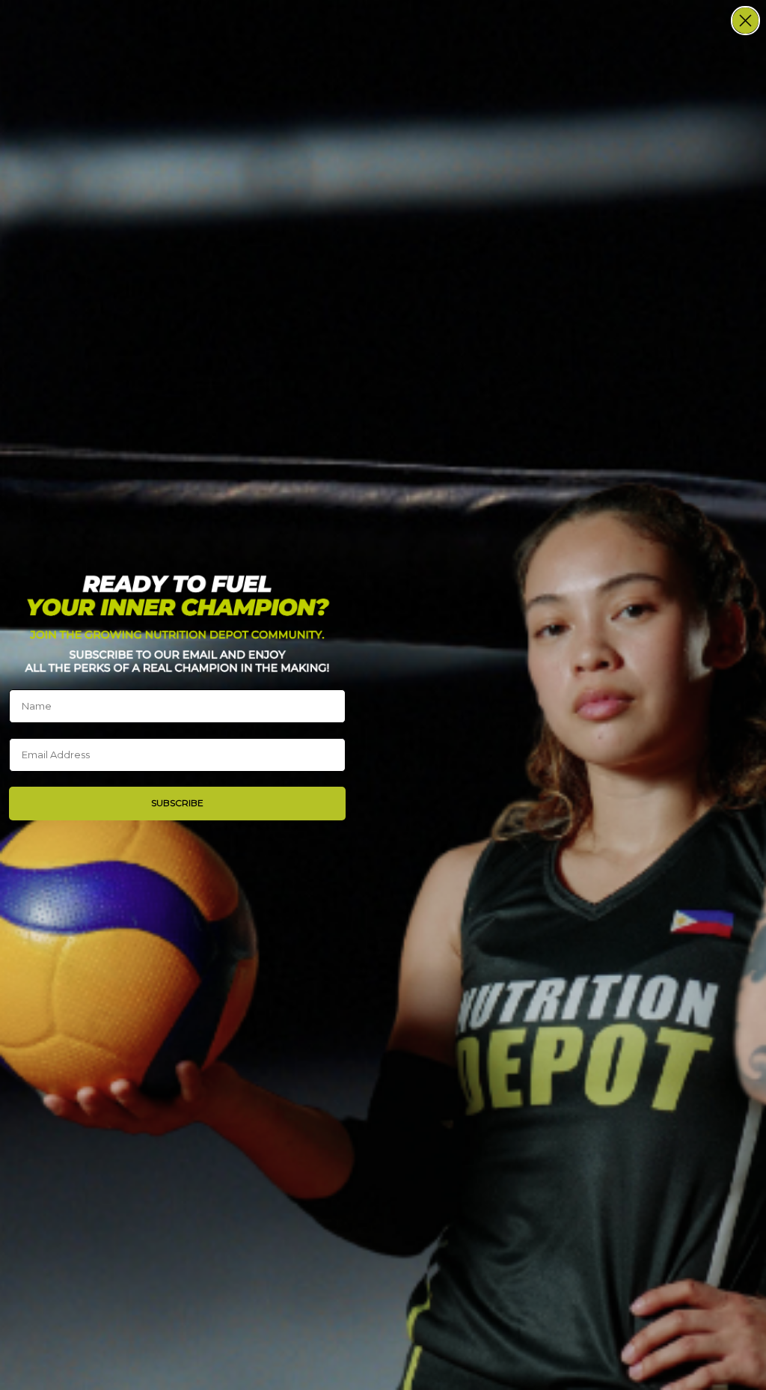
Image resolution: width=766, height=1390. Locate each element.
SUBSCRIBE (177, 802)
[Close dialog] (745, 20)
